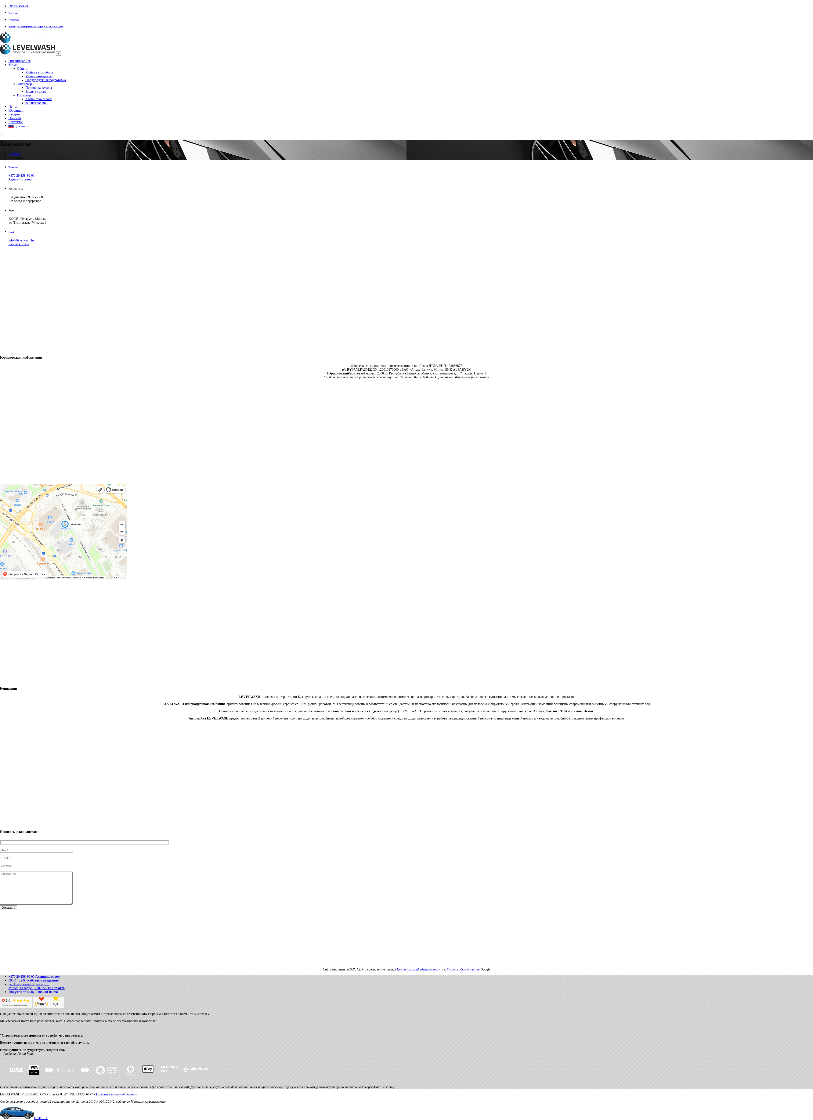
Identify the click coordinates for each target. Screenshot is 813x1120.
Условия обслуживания (463, 969)
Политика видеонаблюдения (116, 1094)
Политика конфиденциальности (420, 969)
